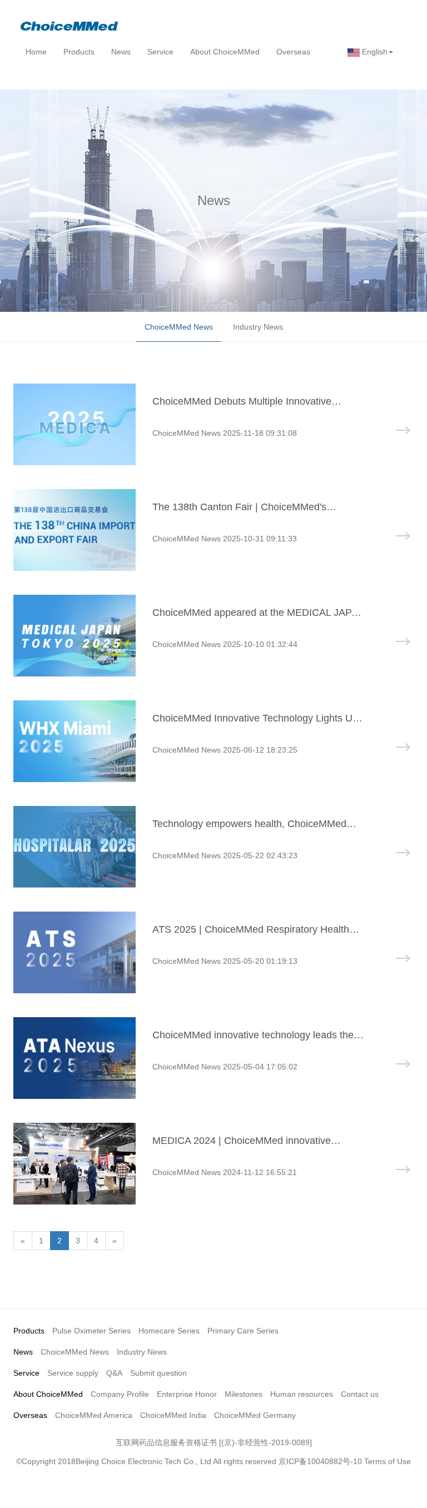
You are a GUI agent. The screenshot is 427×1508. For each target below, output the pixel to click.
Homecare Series (169, 1330)
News (23, 1351)
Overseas (30, 1415)
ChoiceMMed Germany (255, 1415)
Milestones (243, 1394)
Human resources (301, 1394)
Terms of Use (387, 1461)
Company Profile (120, 1394)
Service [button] (160, 51)
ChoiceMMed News (179, 326)
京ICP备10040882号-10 (320, 1461)
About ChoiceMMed (48, 1394)
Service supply (72, 1372)
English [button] (374, 51)
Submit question (158, 1372)
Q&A (114, 1372)
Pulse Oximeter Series (91, 1330)
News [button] (121, 51)
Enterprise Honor (187, 1394)
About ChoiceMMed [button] (225, 51)
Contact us (360, 1394)
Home (36, 51)
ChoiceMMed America (93, 1415)
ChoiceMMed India (173, 1415)
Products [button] (79, 51)
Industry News (258, 326)
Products (28, 1330)
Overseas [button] (293, 51)
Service (26, 1372)
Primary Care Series (243, 1330)
